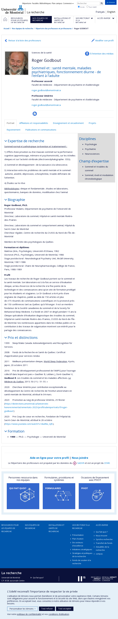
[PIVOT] (95, 496)
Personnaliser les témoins (22, 608)
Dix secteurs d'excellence (77, 544)
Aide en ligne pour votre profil (49, 457)
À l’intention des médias (102, 53)
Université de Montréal (12, 9)
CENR (107, 463)
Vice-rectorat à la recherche (81, 526)
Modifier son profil (104, 40)
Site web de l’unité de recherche (35, 113)
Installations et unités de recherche (56, 528)
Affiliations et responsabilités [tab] (33, 123)
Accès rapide (102, 525)
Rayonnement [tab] (13, 129)
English (111, 11)
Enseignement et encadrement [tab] (68, 123)
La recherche (35, 12)
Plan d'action (77, 538)
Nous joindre (80, 457)
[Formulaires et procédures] (59, 496)
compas (99, 553)
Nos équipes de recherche (22, 28)
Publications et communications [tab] (40, 129)
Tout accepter (64, 608)
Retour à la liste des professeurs (24, 40)
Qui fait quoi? (38, 577)
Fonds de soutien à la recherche (81, 562)
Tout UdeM (92, 7)
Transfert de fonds (104, 543)
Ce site (82, 7)
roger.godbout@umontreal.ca (46, 90)
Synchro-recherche (104, 539)
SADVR (80, 463)
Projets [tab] (92, 123)
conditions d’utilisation (58, 614)
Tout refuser (47, 608)
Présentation (78, 535)
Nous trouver (101, 535)
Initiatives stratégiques (82, 549)
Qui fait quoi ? (102, 532)
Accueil (6, 28)
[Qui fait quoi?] (23, 496)
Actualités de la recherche (102, 548)
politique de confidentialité (29, 614)
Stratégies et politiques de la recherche (82, 555)
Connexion (67, 3)
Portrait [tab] (10, 123)
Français (100, 11)
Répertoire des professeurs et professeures (54, 28)
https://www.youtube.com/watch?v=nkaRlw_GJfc (29, 423)
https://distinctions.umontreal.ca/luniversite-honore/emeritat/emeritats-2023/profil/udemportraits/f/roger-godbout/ (36, 407)
